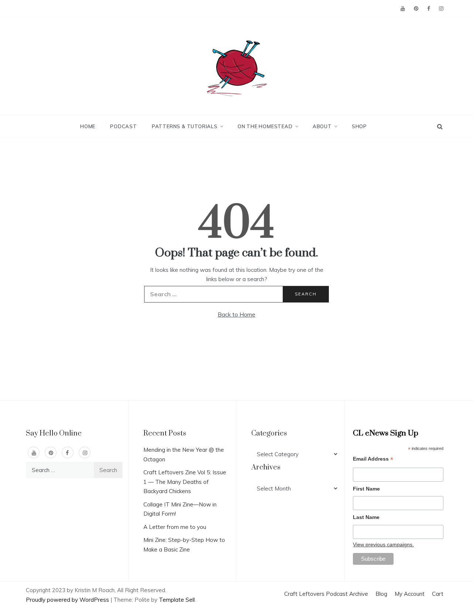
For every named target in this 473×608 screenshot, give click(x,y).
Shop (359, 126)
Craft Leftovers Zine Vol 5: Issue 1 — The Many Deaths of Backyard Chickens (184, 482)
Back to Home (236, 314)
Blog (381, 593)
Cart (437, 593)
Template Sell (177, 599)
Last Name (366, 517)
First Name (366, 489)
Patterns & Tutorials (185, 126)
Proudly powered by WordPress (68, 599)
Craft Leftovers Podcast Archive (326, 593)
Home (87, 126)
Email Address (373, 459)
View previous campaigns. (383, 544)
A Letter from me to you (174, 526)
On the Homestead (265, 126)
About (322, 126)
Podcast (123, 126)
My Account (410, 593)
